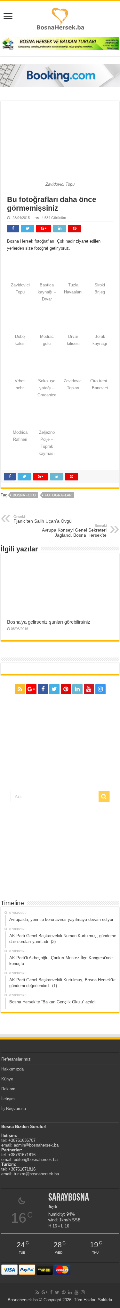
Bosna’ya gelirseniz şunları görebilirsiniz (48, 622)
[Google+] (31, 689)
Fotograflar (58, 495)
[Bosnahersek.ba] (60, 18)
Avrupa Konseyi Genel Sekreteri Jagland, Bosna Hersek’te (74, 531)
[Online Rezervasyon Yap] (60, 75)
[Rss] (20, 689)
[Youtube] (89, 689)
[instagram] (100, 689)
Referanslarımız (16, 1059)
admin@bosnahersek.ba (36, 1145)
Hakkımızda (12, 1069)
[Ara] (104, 796)
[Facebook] (43, 689)
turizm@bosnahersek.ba (36, 1174)
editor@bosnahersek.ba (36, 1159)
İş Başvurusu (13, 1108)
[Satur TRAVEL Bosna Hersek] (60, 43)
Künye (7, 1079)
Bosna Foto (24, 495)
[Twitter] (54, 689)
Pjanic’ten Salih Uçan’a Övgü (42, 519)
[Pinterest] (66, 689)
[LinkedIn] (77, 689)
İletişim (8, 1098)
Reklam (8, 1088)
